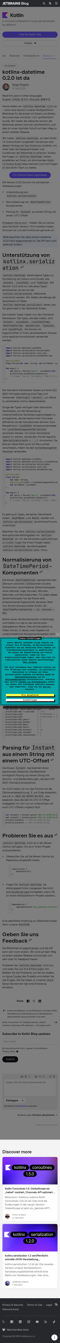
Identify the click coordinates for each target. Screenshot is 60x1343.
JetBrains (25, 1336)
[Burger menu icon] (56, 3)
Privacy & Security (12, 1304)
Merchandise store (17, 1329)
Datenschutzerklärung (25, 677)
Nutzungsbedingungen (15, 679)
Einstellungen (30, 700)
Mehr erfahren (30, 662)
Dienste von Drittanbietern (33, 682)
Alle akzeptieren (30, 695)
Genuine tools (10, 1309)
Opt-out (46, 687)
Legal (49, 1304)
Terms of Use (34, 1304)
